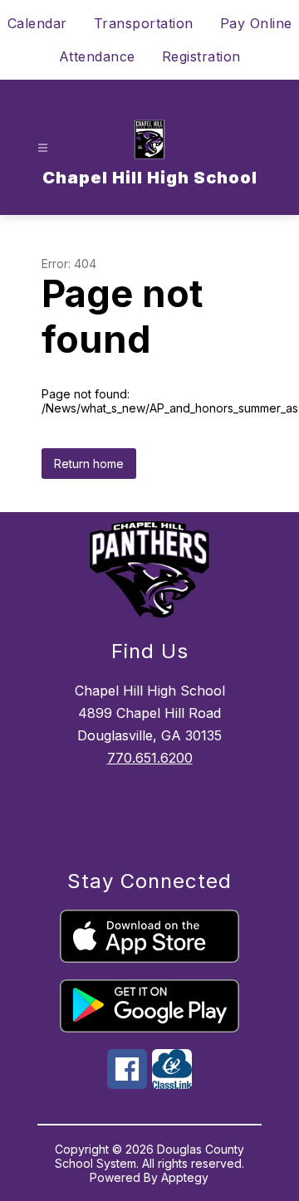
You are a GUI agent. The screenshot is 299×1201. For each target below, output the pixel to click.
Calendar (37, 23)
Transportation (144, 23)
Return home (89, 463)
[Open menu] (42, 148)
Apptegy (184, 1177)
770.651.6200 (150, 757)
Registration (201, 56)
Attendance (97, 56)
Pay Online (256, 23)
